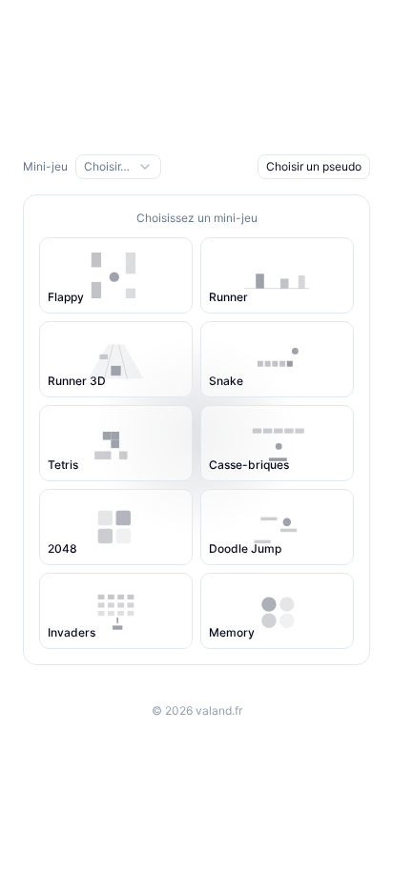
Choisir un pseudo (314, 166)
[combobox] (118, 166)
